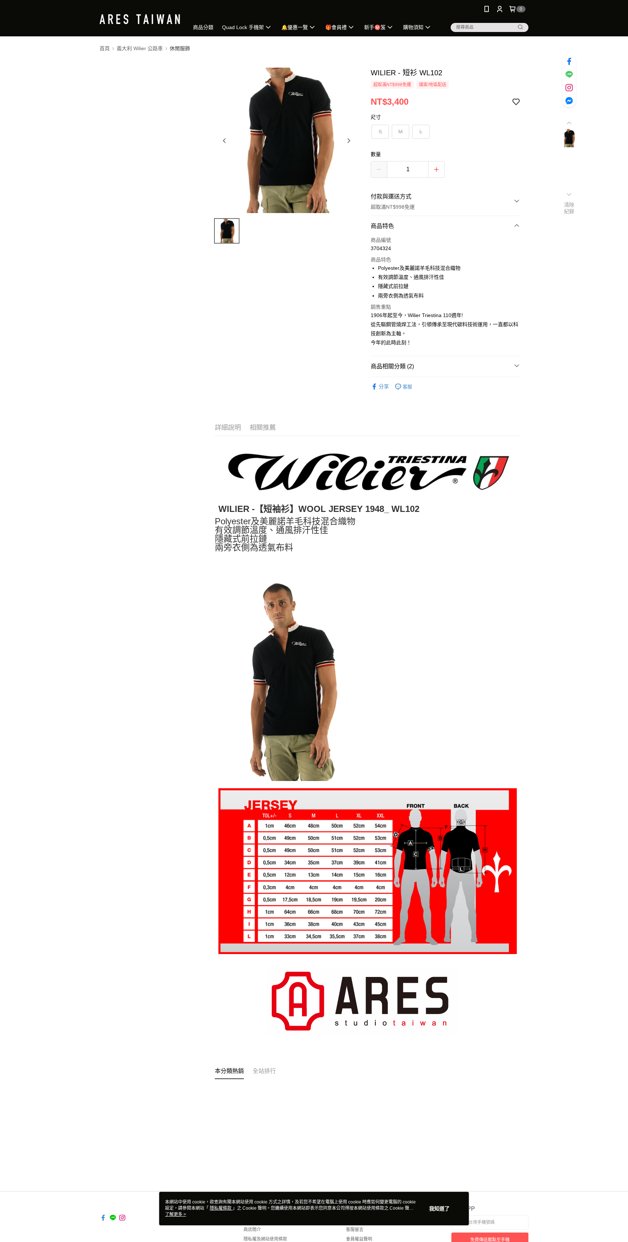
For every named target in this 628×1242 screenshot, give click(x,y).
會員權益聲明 (359, 1239)
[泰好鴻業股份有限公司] (140, 19)
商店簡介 (252, 1229)
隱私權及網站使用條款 (265, 1239)
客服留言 (354, 1229)
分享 (384, 386)
